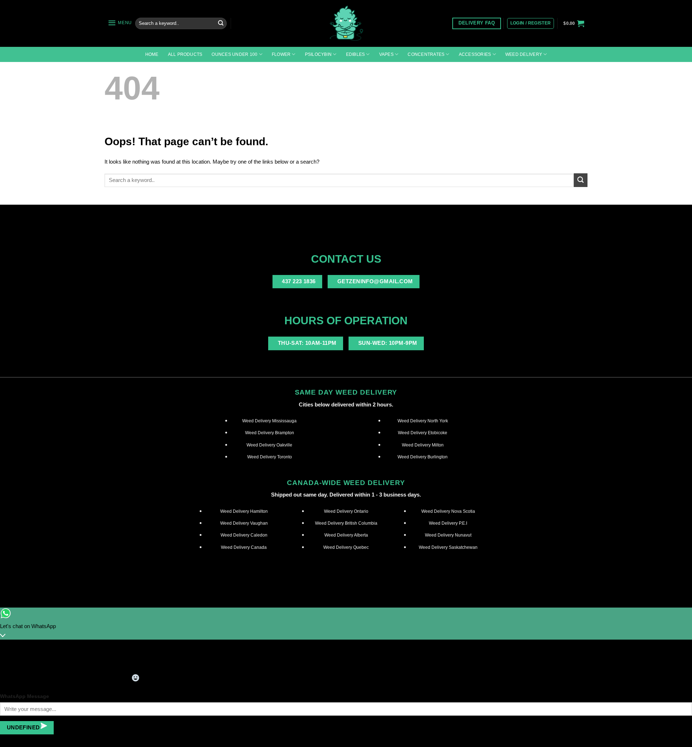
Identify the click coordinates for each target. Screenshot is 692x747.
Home (152, 54)
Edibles (355, 54)
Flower (281, 54)
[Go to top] (677, 737)
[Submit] (220, 23)
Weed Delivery (523, 54)
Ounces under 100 (234, 54)
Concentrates (426, 54)
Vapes (386, 54)
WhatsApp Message (24, 696)
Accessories (475, 54)
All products (185, 54)
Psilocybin (318, 54)
